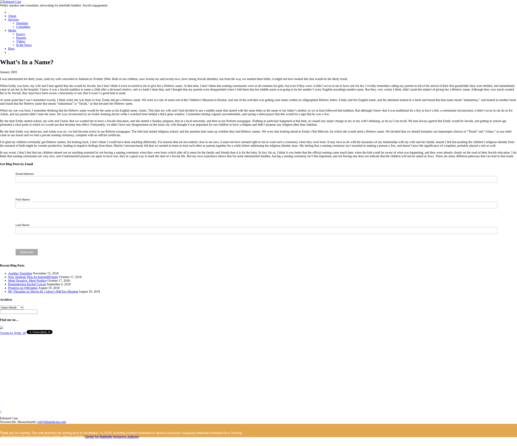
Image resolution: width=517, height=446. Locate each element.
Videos (20, 41)
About (12, 16)
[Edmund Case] (10, 1)
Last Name (22, 225)
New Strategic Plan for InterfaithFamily (33, 277)
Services (13, 19)
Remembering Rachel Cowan (27, 284)
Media (12, 30)
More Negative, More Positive (27, 280)
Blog (11, 48)
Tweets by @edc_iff (13, 333)
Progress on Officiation (23, 288)
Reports (21, 37)
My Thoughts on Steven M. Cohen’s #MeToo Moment (43, 291)
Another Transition (20, 273)
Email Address (25, 173)
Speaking (22, 23)
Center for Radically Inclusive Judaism (112, 437)
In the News (24, 45)
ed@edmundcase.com (52, 422)
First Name (23, 199)
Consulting (23, 26)
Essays (20, 34)
